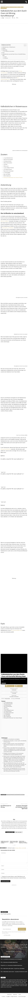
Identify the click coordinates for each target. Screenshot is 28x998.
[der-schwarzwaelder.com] (14, 907)
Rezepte (7, 7)
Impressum (15, 994)
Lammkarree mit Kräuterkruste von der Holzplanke (13, 959)
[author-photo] (14, 815)
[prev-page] (13, 845)
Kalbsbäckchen (15, 794)
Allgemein (5, 4)
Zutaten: (4, 48)
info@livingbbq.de (18, 951)
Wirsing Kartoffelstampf (6, 449)
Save (9, 21)
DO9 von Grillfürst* (5, 221)
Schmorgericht (21, 794)
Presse (20, 994)
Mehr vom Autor (18, 832)
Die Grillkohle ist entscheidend (9, 51)
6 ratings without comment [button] (20, 847)
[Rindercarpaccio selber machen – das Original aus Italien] (14, 837)
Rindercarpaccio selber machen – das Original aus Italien (14, 842)
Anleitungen (6, 58)
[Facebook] (2, 21)
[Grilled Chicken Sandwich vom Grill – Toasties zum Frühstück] (23, 837)
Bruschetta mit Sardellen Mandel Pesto (11, 962)
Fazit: (3, 52)
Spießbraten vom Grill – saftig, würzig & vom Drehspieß (5, 842)
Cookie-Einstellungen (22, 996)
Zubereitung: (4, 49)
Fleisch (19, 7)
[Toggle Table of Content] (24, 45)
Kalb (22, 7)
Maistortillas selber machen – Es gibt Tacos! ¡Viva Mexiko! (14, 968)
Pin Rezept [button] (19, 685)
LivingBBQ (8, 996)
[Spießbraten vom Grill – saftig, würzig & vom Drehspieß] (5, 837)
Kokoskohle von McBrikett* (8, 227)
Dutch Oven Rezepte (13, 7)
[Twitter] (5, 21)
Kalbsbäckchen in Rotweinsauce (8, 47)
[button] (1, 683)
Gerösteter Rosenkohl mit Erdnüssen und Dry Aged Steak (21, 807)
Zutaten (5, 56)
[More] (14, 21)
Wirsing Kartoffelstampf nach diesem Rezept (12, 177)
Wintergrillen (3, 8)
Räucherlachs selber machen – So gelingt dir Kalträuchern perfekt (15, 971)
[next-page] (14, 845)
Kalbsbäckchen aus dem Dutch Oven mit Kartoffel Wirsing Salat (13, 55)
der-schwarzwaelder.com (16, 630)
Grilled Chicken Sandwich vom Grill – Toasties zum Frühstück (23, 842)
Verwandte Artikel (9, 832)
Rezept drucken (10, 685)
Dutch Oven (9, 794)
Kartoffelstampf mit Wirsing (6, 806)
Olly (3, 17)
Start (1, 4)
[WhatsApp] (11, 21)
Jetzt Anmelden (22, 929)
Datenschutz (9, 994)
